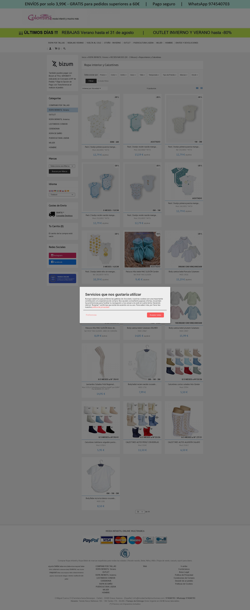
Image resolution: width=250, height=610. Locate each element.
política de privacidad (100, 307)
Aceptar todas (155, 315)
